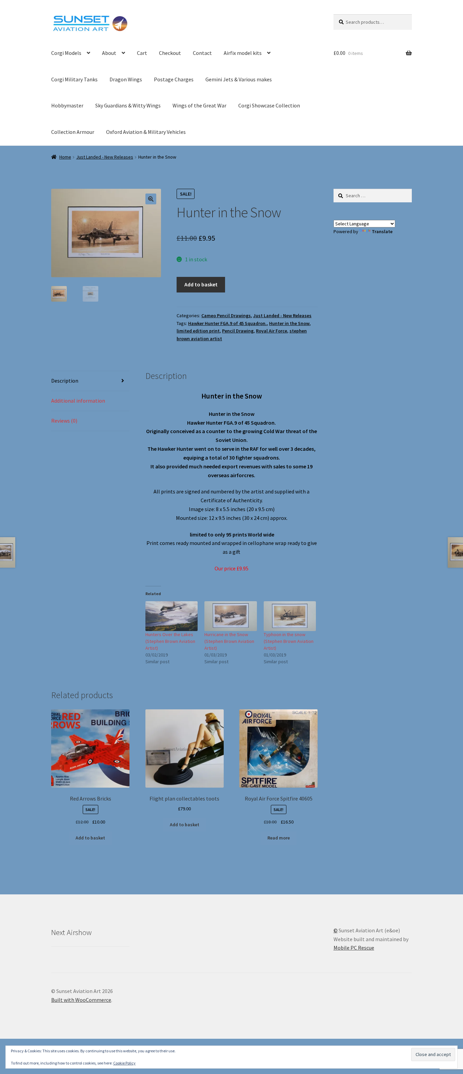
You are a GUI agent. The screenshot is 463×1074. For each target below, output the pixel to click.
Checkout (170, 52)
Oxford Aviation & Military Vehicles (146, 131)
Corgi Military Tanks (74, 79)
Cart (142, 52)
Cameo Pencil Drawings (226, 315)
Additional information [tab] (78, 400)
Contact (202, 52)
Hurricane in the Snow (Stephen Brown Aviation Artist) (229, 641)
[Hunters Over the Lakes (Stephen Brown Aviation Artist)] (171, 616)
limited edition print (198, 331)
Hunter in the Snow (289, 323)
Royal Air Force (271, 331)
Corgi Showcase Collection (269, 105)
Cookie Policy (124, 1063)
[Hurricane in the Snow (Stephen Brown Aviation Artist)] (230, 616)
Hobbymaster (67, 105)
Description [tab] (64, 380)
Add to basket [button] (90, 838)
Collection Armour (72, 131)
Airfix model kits (243, 52)
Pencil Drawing (238, 331)
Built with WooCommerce (81, 999)
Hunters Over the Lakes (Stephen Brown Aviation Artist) (170, 641)
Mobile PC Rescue (354, 947)
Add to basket (201, 284)
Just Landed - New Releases (104, 157)
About (109, 52)
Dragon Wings (125, 79)
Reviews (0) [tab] (64, 420)
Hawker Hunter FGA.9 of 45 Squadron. (227, 323)
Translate (382, 231)
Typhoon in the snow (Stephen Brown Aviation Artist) (289, 641)
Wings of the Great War (199, 105)
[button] (150, 199)
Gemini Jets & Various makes (238, 79)
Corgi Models (66, 52)
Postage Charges (174, 79)
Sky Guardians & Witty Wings (128, 105)
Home (65, 157)
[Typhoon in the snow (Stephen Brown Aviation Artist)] (290, 616)
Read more (278, 838)
